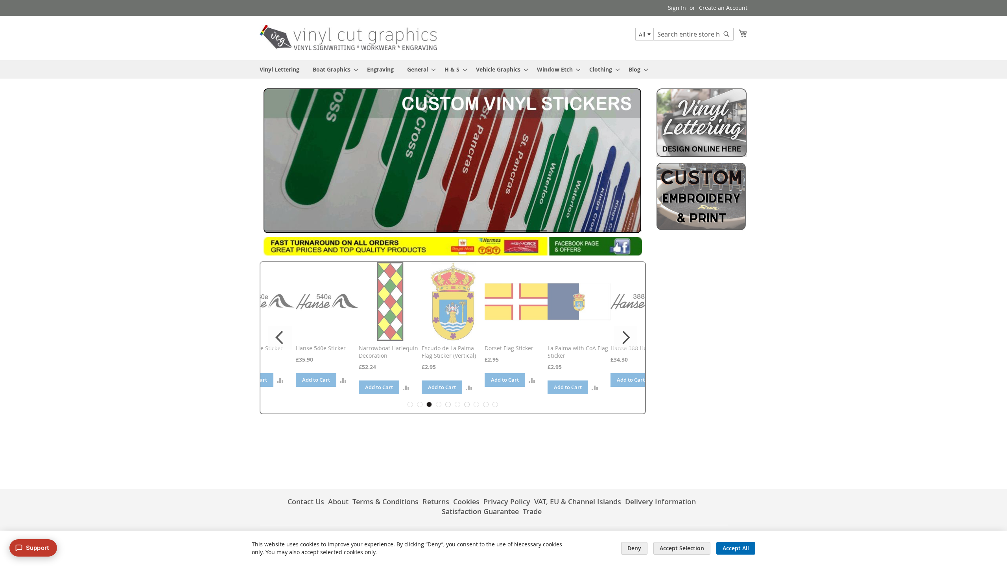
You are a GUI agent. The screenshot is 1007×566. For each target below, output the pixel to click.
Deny (634, 548)
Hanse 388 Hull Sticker (579, 348)
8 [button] (476, 404)
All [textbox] (642, 34)
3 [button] (429, 404)
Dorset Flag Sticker (448, 348)
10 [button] (495, 404)
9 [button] (486, 404)
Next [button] (625, 337)
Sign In (677, 7)
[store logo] (348, 37)
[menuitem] (279, 69)
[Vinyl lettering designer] (702, 154)
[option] (266, 324)
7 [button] (467, 404)
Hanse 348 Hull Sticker (641, 348)
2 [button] (419, 404)
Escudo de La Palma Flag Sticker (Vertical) (388, 351)
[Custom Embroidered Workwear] (702, 229)
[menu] (503, 69)
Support (37, 547)
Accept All (736, 548)
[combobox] (644, 34)
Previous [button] (280, 337)
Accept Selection (682, 548)
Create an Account (723, 7)
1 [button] (410, 404)
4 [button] (438, 404)
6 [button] (457, 404)
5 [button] (448, 404)
